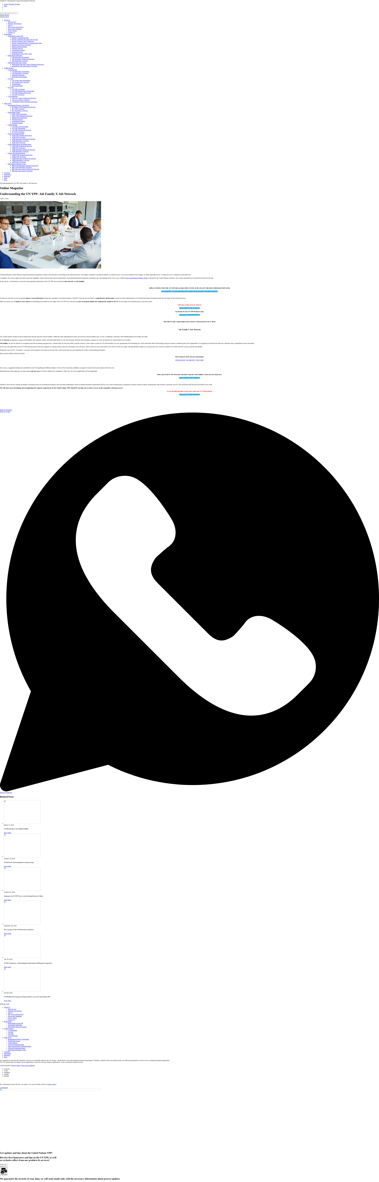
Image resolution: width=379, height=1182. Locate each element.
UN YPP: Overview (18, 94)
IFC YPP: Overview (18, 109)
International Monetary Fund (17, 164)
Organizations (16, 84)
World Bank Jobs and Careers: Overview (24, 66)
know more (7, 833)
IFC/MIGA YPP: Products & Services (24, 107)
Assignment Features (18, 50)
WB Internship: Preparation (20, 57)
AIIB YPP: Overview (18, 148)
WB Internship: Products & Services (23, 59)
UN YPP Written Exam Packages (189, 315)
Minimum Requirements (19, 47)
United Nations (8, 68)
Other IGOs (7, 103)
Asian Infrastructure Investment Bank (19, 144)
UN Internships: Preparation (20, 71)
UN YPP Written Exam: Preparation (23, 91)
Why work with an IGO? (16, 27)
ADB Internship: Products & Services (23, 139)
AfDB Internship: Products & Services (24, 158)
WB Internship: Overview (20, 61)
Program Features (17, 52)
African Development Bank (16, 153)
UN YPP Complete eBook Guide (189, 308)
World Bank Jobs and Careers (17, 63)
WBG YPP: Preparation (19, 114)
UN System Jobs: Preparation (21, 80)
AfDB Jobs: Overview (19, 162)
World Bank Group (14, 112)
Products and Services (15, 23)
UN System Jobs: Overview (20, 82)
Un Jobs (10, 79)
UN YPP (11, 87)
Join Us (10, 25)
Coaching (7, 173)
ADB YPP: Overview (19, 137)
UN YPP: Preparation (18, 128)
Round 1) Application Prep (20, 38)
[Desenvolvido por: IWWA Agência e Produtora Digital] (4, 1081)
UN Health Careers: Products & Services (24, 102)
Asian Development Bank (16, 134)
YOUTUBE (200, 360)
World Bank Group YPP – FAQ (22, 54)
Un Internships (12, 70)
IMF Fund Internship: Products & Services (25, 166)
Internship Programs (18, 75)
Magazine (7, 176)
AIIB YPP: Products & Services (22, 146)
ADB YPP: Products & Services (22, 135)
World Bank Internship (15, 55)
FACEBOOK (190, 360)
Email (2, 1166)
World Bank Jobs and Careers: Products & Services (28, 64)
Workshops (7, 174)
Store (5, 6)
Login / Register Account (12, 4)
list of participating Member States (136, 278)
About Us (7, 20)
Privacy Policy (12, 31)
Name (2, 1164)
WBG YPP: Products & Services (22, 116)
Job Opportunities (17, 86)
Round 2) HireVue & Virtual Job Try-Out (25, 39)
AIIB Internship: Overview (20, 151)
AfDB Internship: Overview (20, 160)
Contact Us (11, 32)
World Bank (8, 34)
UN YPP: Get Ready (18, 89)
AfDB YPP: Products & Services (22, 155)
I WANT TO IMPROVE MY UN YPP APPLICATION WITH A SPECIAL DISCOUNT (189, 291)
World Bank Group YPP (15, 36)
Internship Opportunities (19, 77)
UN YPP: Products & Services (21, 93)
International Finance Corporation (18, 105)
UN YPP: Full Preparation (20, 126)
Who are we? (12, 22)
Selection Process (17, 48)
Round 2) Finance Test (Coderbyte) (23, 41)
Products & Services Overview (21, 45)
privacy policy (52, 1084)
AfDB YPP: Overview (19, 157)
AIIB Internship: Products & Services (23, 150)
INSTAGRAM (180, 360)
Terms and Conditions (15, 29)
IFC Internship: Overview (20, 110)
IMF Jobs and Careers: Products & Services (25, 169)
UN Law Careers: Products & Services (24, 98)
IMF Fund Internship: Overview (22, 167)
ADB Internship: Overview (20, 141)
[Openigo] (4, 15)
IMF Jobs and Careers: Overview (22, 171)
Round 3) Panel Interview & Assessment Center (27, 43)
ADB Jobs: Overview (18, 142)
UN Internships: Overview (20, 73)
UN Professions (13, 96)
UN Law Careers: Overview (21, 100)
